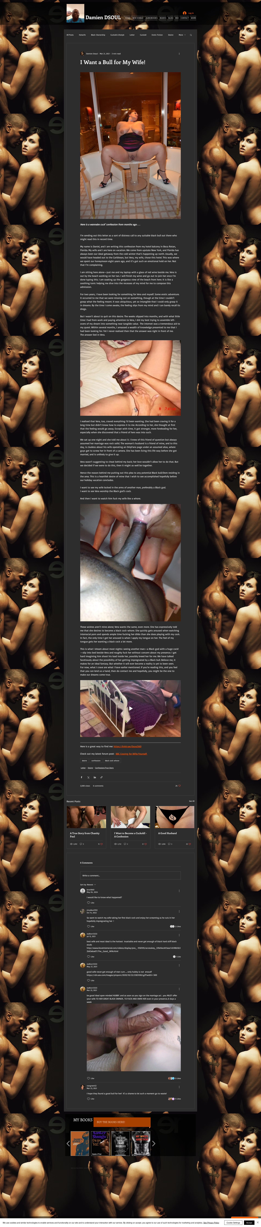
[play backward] (68, 1143)
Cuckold (143, 35)
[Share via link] (101, 777)
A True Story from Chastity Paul (85, 835)
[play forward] (154, 1143)
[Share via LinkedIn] (95, 777)
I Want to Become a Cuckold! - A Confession (130, 835)
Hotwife (82, 35)
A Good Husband (167, 833)
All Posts (70, 35)
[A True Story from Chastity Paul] (86, 817)
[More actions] (179, 53)
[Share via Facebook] (81, 777)
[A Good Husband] (174, 817)
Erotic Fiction (157, 35)
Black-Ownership (98, 35)
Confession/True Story (104, 768)
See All (191, 801)
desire (84, 760)
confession (95, 760)
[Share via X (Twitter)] (88, 777)
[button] (191, 35)
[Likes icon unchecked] (88, 902)
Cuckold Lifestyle (117, 35)
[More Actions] (179, 891)
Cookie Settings (233, 1222)
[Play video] (130, 708)
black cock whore (112, 760)
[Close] (257, 1222)
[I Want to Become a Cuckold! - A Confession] (130, 817)
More (181, 35)
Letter (132, 35)
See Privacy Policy (211, 1222)
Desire (170, 35)
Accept (249, 1222)
